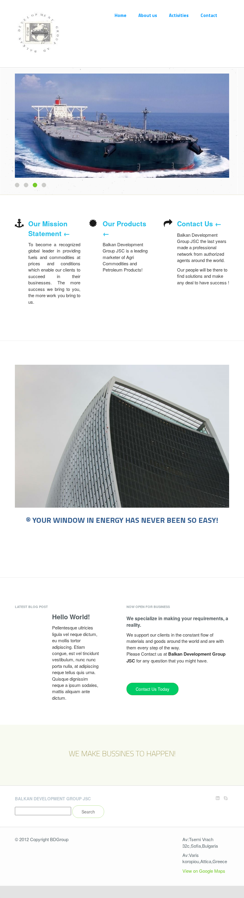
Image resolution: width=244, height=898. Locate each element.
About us (147, 15)
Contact (209, 15)
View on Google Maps (203, 871)
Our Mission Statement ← (49, 228)
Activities (179, 15)
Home (120, 15)
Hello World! (71, 616)
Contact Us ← (199, 223)
